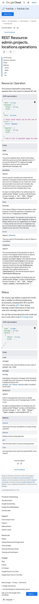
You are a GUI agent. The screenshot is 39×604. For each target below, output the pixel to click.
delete (5, 433)
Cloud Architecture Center (10, 549)
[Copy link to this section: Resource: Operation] (27, 83)
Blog (3, 561)
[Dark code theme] (35, 102)
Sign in (34, 2)
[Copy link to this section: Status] (11, 292)
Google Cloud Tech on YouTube (12, 575)
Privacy (15, 582)
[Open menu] (3, 2)
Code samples (6, 545)
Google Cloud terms (9, 586)
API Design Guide (26, 317)
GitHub (4, 539)
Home (3, 21)
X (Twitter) (5, 568)
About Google (6, 582)
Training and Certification (10, 552)
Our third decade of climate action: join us (16, 589)
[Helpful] (14, 27)
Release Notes (6, 526)
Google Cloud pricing (8, 504)
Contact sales (6, 510)
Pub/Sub (10, 8)
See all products (7, 500)
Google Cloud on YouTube (10, 571)
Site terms (22, 582)
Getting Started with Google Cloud (13, 542)
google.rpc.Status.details (13, 385)
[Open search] (24, 2)
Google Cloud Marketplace (10, 507)
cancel (5, 423)
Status (14, 124)
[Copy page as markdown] (11, 52)
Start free (7, 14)
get (3, 440)
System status (6, 530)
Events (4, 565)
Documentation (12, 21)
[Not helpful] (17, 27)
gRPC (17, 305)
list (4, 447)
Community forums (8, 519)
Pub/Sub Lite (23, 8)
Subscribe (32, 594)
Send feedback (9, 32)
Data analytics (24, 21)
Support (4, 523)
